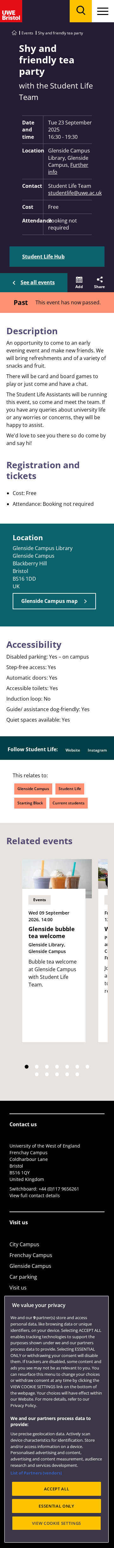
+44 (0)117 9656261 (59, 1189)
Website (73, 750)
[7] (87, 1067)
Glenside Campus (33, 788)
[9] (47, 1074)
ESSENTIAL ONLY (56, 1506)
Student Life (70, 788)
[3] (47, 1067)
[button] (79, 282)
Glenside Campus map (49, 600)
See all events (38, 282)
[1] (26, 1067)
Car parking (23, 1276)
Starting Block (30, 803)
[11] (67, 1074)
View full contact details (35, 1195)
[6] (77, 1067)
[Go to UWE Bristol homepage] (14, 33)
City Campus (24, 1244)
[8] (37, 1074)
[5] (67, 1067)
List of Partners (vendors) (36, 1473)
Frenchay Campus (31, 1255)
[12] (77, 1074)
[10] (57, 1074)
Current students (69, 803)
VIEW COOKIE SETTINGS (56, 1523)
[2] (37, 1067)
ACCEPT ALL (56, 1489)
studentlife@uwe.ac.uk (70, 192)
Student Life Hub (43, 256)
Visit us (18, 1287)
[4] (57, 1067)
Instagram (97, 750)
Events (27, 33)
